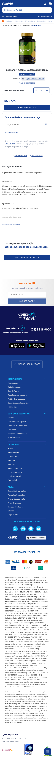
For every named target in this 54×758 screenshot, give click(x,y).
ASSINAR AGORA (27, 301)
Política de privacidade (16, 399)
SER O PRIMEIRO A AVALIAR (27, 257)
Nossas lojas (12, 407)
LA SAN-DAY (10, 144)
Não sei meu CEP (11, 132)
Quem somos (13, 383)
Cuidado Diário (13, 456)
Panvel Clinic (12, 480)
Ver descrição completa (11, 224)
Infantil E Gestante (15, 468)
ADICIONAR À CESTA (27, 107)
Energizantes (36, 25)
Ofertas (11, 511)
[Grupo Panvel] (10, 733)
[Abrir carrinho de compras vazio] (50, 3)
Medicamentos (13, 452)
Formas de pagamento (16, 499)
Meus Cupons (8, 21)
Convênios (12, 429)
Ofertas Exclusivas (30, 21)
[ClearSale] (7, 749)
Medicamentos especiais (17, 422)
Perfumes (11, 464)
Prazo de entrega (14, 503)
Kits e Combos (19, 21)
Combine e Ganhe (41, 21)
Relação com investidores (17, 395)
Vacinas (11, 418)
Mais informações (27, 82)
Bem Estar (17, 25)
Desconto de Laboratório (17, 425)
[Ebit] (29, 749)
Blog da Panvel (13, 391)
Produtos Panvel (14, 476)
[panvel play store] (36, 345)
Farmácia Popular (14, 437)
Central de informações (17, 491)
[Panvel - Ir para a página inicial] (22, 4)
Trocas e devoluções (15, 507)
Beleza (10, 448)
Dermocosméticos (15, 472)
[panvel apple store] (17, 345)
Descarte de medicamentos (18, 403)
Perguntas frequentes (16, 495)
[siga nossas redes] (15, 528)
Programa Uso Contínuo (17, 433)
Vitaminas (26, 25)
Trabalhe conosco (14, 387)
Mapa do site (13, 515)
